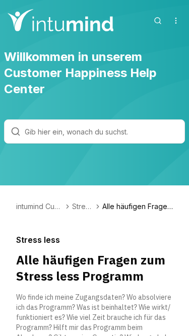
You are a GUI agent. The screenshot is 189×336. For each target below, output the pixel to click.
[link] (137, 206)
